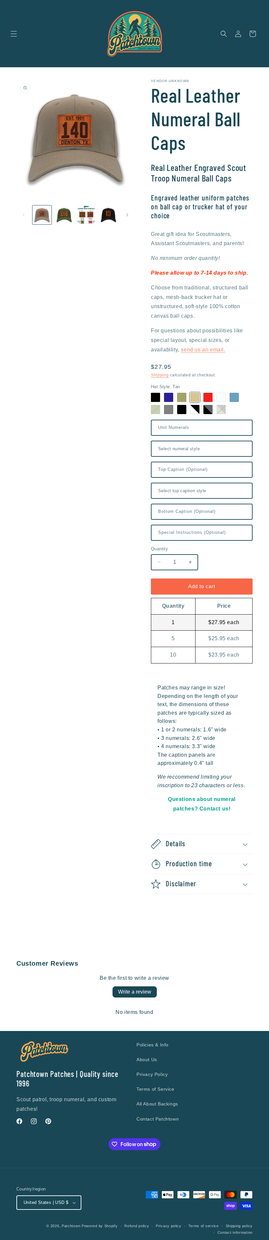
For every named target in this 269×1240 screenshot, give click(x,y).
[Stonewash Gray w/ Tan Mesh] (221, 409)
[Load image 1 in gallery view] (42, 214)
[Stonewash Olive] (155, 409)
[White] (221, 397)
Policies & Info (152, 1044)
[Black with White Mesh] (194, 409)
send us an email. (203, 349)
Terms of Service (155, 1089)
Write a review (134, 992)
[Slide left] (23, 215)
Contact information (235, 1232)
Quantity (159, 548)
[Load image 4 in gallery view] (108, 214)
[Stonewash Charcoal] (168, 409)
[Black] (155, 397)
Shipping (160, 375)
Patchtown (71, 1226)
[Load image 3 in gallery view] (86, 214)
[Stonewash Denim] (234, 397)
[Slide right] (127, 215)
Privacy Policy (152, 1074)
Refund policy (136, 1226)
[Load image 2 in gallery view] (64, 214)
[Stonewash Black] (181, 409)
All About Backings (157, 1103)
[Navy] (168, 397)
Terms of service (203, 1226)
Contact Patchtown (157, 1119)
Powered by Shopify (100, 1226)
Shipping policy (239, 1226)
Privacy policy (168, 1226)
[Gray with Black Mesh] (208, 409)
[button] (14, 34)
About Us (146, 1059)
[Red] (208, 397)
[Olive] (181, 397)
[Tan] (194, 397)
